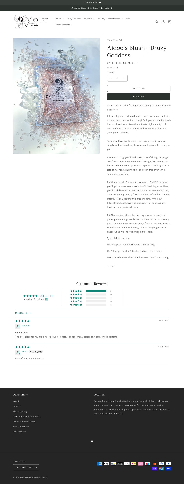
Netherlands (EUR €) (24, 467)
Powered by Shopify (40, 477)
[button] (59, 19)
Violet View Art (26, 477)
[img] (22, 321)
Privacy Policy (19, 432)
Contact (16, 406)
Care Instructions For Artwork (27, 416)
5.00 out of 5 (46, 296)
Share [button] (113, 266)
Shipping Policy (20, 411)
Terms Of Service (21, 427)
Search (16, 401)
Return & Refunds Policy (24, 422)
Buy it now (138, 96)
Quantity (110, 72)
